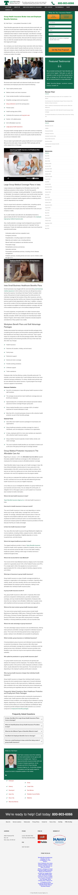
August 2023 (47, 207)
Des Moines (30, 790)
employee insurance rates (50, 136)
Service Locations (17, 822)
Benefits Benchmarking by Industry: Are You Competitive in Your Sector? (45, 859)
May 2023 (47, 212)
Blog (68, 7)
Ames (28, 782)
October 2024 (48, 192)
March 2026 (47, 161)
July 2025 (47, 181)
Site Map (60, 822)
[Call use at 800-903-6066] (53, 3)
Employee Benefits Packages (32, 7)
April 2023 (47, 215)
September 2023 (48, 205)
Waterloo (29, 798)
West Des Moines (13, 802)
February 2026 (48, 163)
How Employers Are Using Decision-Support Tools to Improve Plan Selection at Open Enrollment (45, 865)
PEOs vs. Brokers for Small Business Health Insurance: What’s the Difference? (45, 870)
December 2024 (48, 186)
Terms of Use (53, 822)
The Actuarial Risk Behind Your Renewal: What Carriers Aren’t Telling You (45, 879)
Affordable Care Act (49, 125)
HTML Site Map (68, 822)
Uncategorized (48, 146)
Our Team (8, 7)
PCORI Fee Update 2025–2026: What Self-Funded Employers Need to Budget (45, 875)
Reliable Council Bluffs (33, 794)
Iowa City (11, 794)
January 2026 (48, 166)
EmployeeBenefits (66, 16)
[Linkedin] (6, 775)
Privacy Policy (35, 822)
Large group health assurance (14, 127)
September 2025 (48, 176)
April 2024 (47, 194)
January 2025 (48, 184)
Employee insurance (49, 133)
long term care (26, 115)
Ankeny (11, 786)
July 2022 (47, 225)
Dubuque (11, 781)
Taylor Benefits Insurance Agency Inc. (14, 500)
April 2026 (47, 158)
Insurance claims (48, 141)
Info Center (48, 7)
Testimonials (59, 7)
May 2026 (47, 155)
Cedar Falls (30, 786)
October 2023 (48, 202)
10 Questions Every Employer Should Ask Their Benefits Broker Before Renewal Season (45, 884)
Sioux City (11, 798)
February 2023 (48, 218)
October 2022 (48, 220)
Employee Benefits (49, 131)
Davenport (11, 790)
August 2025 (47, 179)
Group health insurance (50, 138)
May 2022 (47, 228)
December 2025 (48, 168)
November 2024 (48, 189)
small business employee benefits (52, 143)
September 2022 (48, 223)
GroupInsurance (53, 16)
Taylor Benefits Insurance (33, 545)
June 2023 (47, 210)
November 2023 (48, 199)
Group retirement (11, 104)
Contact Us (8, 10)
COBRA (46, 128)
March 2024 (47, 197)
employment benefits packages (20, 709)
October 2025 (48, 174)
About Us (17, 7)
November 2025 (48, 171)
